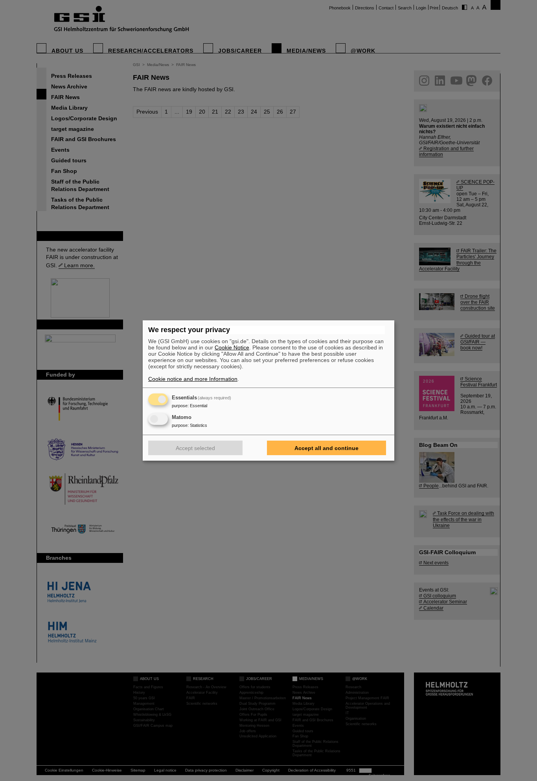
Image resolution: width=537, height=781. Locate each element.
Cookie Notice (232, 347)
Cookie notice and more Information (192, 379)
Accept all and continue (326, 448)
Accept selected (195, 448)
